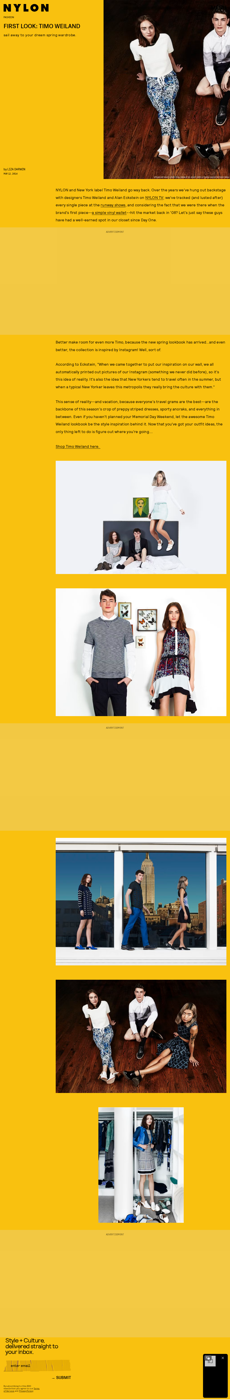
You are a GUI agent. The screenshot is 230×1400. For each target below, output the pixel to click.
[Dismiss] (222, 1358)
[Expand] (208, 1358)
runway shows (113, 205)
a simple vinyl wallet (109, 212)
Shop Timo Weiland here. (78, 446)
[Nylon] (26, 8)
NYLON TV (154, 197)
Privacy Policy (26, 1390)
